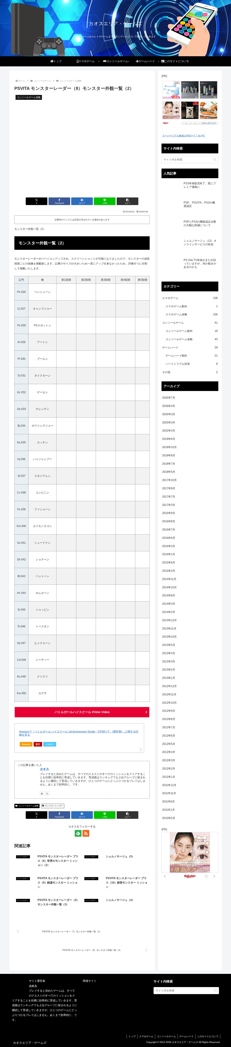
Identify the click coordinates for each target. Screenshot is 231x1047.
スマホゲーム (146, 1036)
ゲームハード (186, 1036)
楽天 (38, 744)
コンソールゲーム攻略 (28, 806)
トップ (132, 1036)
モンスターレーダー (54, 806)
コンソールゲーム (166, 1036)
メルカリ (49, 744)
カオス (44, 769)
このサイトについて (207, 1036)
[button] (127, 201)
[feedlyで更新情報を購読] (42, 793)
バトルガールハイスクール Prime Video (82, 712)
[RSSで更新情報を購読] (47, 793)
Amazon (26, 744)
